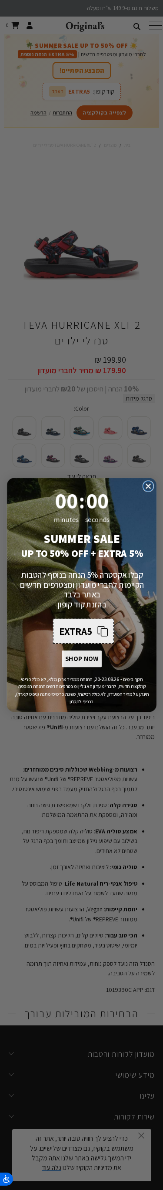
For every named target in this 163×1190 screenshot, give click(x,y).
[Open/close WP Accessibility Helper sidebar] (6, 1179)
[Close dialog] (148, 486)
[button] (83, 631)
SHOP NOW (81, 658)
